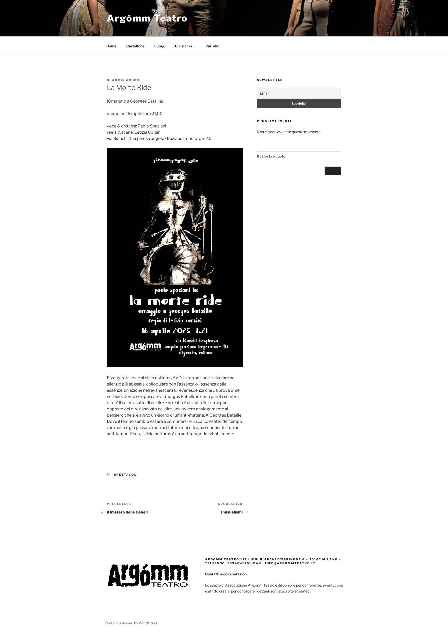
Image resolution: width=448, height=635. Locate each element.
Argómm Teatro (147, 18)
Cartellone (135, 46)
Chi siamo (183, 46)
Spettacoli (126, 474)
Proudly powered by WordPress (131, 623)
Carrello (212, 46)
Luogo (159, 46)
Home (111, 46)
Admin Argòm (126, 80)
